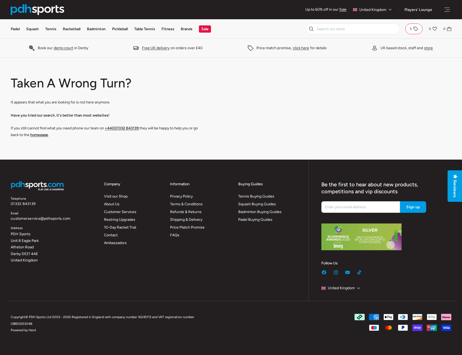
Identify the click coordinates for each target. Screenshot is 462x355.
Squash (32, 29)
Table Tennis (144, 29)
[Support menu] (447, 10)
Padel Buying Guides (255, 219)
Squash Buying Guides (257, 204)
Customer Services (120, 212)
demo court (63, 48)
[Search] (311, 29)
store (428, 48)
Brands (186, 29)
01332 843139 (23, 204)
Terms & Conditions (186, 204)
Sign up (413, 207)
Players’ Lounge (418, 9)
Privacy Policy (181, 196)
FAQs (174, 235)
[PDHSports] (37, 9)
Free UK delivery (156, 48)
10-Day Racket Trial (120, 227)
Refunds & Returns (186, 212)
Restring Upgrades (119, 219)
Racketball (71, 29)
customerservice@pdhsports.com (40, 218)
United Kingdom (372, 9)
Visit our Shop (116, 196)
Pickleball (120, 29)
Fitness (167, 29)
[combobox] (353, 29)
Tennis (50, 29)
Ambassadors (115, 243)
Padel (15, 29)
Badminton (96, 29)
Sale (342, 9)
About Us (112, 204)
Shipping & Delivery (186, 219)
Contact (111, 235)
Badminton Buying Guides (260, 212)
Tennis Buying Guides (256, 196)
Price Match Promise (187, 227)
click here (301, 48)
